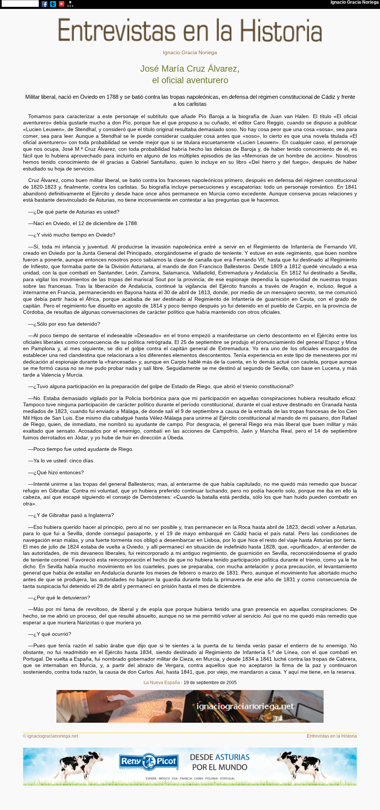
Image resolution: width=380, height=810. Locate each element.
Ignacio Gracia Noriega (190, 52)
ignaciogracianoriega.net (52, 736)
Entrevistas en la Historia (332, 736)
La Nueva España (162, 682)
